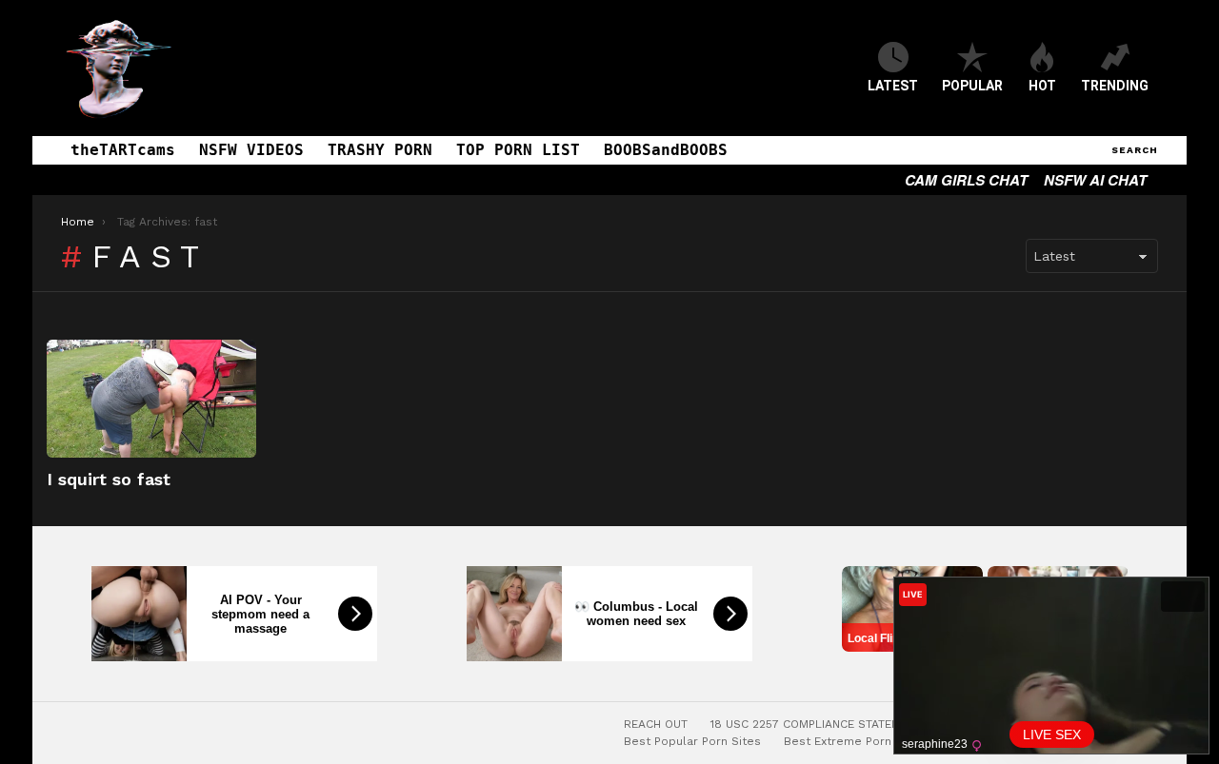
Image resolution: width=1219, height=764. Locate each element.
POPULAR (972, 85)
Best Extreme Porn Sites (854, 741)
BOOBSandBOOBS (666, 150)
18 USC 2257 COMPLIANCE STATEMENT (816, 724)
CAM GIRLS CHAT (966, 179)
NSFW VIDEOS (251, 150)
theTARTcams (122, 150)
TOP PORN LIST (518, 150)
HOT (1042, 85)
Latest (893, 85)
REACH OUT (656, 724)
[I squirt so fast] (151, 399)
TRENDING (1115, 85)
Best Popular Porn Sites (692, 741)
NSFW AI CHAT (1095, 179)
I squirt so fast (108, 479)
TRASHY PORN (380, 150)
